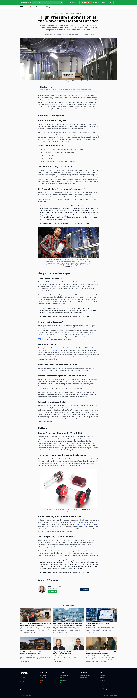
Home (56, 13)
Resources (64, 680)
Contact (103, 2)
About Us (103, 677)
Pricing (103, 680)
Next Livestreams (85, 675)
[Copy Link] (94, 34)
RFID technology (82, 524)
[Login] (116, 2)
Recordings (84, 677)
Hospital (56, 98)
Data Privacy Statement (111, 695)
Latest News (64, 675)
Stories (61, 13)
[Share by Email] (91, 34)
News (31, 7)
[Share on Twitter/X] (87, 34)
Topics (63, 682)
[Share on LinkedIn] (85, 34)
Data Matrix (42, 388)
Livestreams (96, 2)
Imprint (103, 695)
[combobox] (47, 2)
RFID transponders (54, 350)
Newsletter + (113, 690)
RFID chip (41, 339)
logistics (74, 137)
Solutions (43, 677)
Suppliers (44, 680)
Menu (23, 7)
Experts (43, 682)
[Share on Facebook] (89, 34)
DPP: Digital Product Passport (44, 7)
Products (43, 675)
